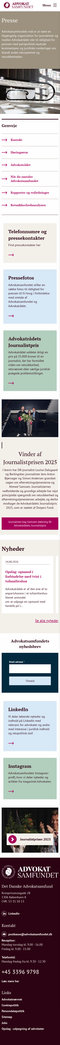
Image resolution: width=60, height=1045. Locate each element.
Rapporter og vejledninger (30, 193)
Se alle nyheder (46, 620)
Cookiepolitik (10, 1005)
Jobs (4, 1023)
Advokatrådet (20, 165)
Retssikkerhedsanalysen (28, 205)
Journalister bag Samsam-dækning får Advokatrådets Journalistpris (30, 523)
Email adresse (16, 661)
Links (6, 992)
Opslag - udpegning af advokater (23, 1029)
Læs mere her (10, 981)
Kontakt (16, 140)
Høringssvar (19, 152)
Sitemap (7, 1017)
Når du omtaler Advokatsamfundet (24, 179)
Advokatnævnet (12, 999)
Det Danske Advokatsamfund (27, 886)
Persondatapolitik (13, 1011)
